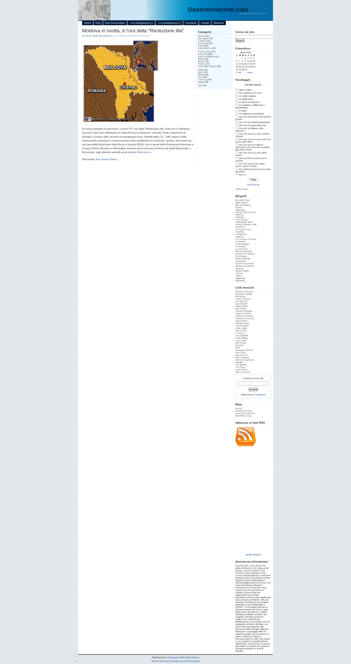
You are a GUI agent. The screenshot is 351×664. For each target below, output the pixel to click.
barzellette (203, 38)
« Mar (239, 72)
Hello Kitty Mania (188, 657)
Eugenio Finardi (243, 313)
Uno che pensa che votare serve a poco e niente (250, 164)
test (200, 77)
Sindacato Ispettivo (244, 266)
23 (245, 66)
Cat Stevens (241, 301)
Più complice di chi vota (250, 93)
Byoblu (238, 207)
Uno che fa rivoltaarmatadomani (254, 122)
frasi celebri (119, 36)
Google (205, 23)
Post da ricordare (115, 23)
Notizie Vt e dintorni (245, 254)
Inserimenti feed (243, 411)
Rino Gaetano (242, 357)
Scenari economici (244, 263)
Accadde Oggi (242, 200)
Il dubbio (239, 232)
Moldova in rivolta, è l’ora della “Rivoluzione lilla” (133, 30)
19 (254, 64)
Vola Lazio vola (242, 372)
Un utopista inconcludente (251, 113)
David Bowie (241, 304)
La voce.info (241, 249)
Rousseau (240, 261)
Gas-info (202, 54)
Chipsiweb (172, 657)
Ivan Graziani (242, 325)
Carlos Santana (243, 299)
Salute (201, 70)
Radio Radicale (242, 258)
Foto (98, 23)
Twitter (238, 275)
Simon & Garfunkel (244, 360)
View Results (253, 184)
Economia (203, 43)
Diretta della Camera (245, 212)
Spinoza (239, 268)
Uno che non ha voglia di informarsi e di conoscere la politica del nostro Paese (252, 147)
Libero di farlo (245, 90)
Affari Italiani (241, 202)
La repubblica (242, 244)
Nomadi (239, 345)
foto (200, 46)
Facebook (191, 23)
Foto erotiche (204, 48)
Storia (201, 74)
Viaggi (201, 82)
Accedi (238, 408)
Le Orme (239, 333)
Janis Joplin (241, 328)
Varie (200, 85)
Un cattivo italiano (247, 96)
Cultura (201, 41)
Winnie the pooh (160, 661)
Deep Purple (241, 306)
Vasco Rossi (241, 369)
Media (201, 59)
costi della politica (207, 66)
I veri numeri (241, 219)
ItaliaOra (239, 236)
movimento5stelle (243, 251)
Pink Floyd (240, 352)
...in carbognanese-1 (141, 23)
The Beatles (241, 365)
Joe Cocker (241, 330)
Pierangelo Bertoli (243, 350)
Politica (130, 36)
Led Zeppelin (241, 335)
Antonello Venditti (243, 294)
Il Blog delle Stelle (244, 222)
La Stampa (240, 246)
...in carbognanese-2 (169, 23)
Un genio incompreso (249, 102)
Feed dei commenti (245, 413)
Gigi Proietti (241, 321)
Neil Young (240, 343)
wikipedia (240, 280)
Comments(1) (142, 36)
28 (240, 69)
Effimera (239, 214)
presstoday (241, 256)
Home (87, 23)
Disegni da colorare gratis (185, 661)
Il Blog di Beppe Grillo (246, 224)
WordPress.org (243, 416)
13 (237, 64)
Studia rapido (242, 271)
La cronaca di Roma (245, 239)
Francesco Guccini (244, 318)
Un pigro (243, 110)
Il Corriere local (243, 229)
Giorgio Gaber (242, 323)
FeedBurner (260, 394)
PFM (237, 347)
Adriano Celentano (244, 291)
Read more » (144, 152)
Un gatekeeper (246, 99)
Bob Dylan (240, 296)
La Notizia (240, 241)
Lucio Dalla (240, 340)
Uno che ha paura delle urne (252, 125)
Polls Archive (241, 189)
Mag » (250, 72)
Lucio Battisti (241, 338)
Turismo (202, 79)
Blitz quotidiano (243, 205)
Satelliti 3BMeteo (253, 554)
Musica (201, 61)
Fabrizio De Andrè (244, 316)
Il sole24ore (241, 234)
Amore (201, 36)
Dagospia (240, 210)
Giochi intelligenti (206, 56)
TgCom (239, 273)
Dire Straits (240, 308)
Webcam (219, 23)
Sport (200, 72)
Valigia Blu (240, 278)
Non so (242, 174)
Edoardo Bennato (243, 311)
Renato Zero (241, 355)
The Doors (240, 367)
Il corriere (240, 227)
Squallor (239, 362)
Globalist (239, 217)
